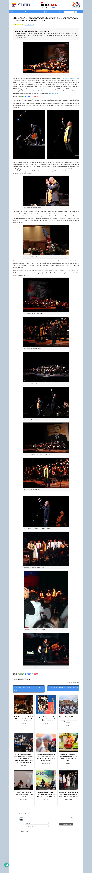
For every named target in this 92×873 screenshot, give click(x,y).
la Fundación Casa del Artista (71, 78)
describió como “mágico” (36, 91)
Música (27, 12)
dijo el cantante (53, 93)
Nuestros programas (36, 12)
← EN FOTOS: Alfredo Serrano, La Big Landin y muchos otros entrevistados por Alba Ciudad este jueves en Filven (28, 689)
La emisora (18, 12)
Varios (59, 12)
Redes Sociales (50, 12)
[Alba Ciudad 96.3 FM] (46, 5)
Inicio (11, 12)
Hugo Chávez (21, 679)
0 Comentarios (29, 24)
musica (28, 679)
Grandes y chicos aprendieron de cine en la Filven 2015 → (64, 688)
